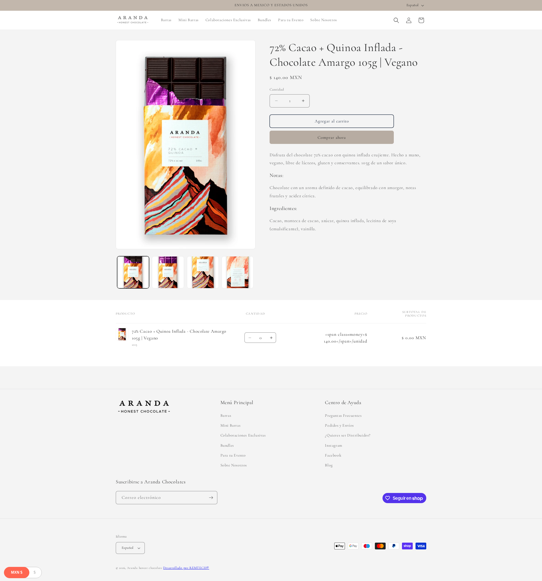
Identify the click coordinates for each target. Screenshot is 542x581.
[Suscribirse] (211, 497)
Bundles (227, 445)
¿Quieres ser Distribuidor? (348, 435)
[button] (396, 20)
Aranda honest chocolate (144, 568)
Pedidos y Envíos (339, 425)
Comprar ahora (332, 137)
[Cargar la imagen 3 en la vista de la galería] (203, 272)
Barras (225, 415)
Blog (329, 465)
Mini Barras (230, 425)
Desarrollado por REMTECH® (186, 568)
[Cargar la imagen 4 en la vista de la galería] (237, 272)
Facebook (333, 455)
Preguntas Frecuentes (343, 415)
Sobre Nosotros (233, 465)
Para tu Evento (233, 455)
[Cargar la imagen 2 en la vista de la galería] (168, 272)
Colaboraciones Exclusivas (243, 435)
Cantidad (277, 89)
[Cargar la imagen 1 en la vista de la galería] (133, 272)
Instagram (333, 445)
